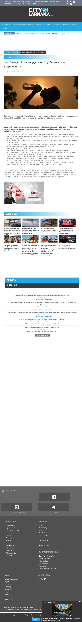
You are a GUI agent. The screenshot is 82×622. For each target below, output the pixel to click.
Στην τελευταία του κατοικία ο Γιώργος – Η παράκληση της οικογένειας (67, 246)
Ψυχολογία (9, 584)
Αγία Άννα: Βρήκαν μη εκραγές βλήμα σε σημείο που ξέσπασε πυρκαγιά (48, 230)
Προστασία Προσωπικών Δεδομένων (19, 609)
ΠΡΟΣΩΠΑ (56, 24)
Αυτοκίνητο (9, 599)
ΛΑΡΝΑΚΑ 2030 (64, 24)
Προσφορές (43, 566)
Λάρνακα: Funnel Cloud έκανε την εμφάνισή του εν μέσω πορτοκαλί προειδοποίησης (30, 231)
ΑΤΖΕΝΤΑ (14, 24)
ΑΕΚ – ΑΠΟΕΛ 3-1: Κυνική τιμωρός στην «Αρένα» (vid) (42, 327)
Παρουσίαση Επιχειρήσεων (48, 569)
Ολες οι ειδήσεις (42, 335)
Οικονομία (9, 535)
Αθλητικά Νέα (29, 324)
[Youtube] (74, 2)
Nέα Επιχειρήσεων (45, 558)
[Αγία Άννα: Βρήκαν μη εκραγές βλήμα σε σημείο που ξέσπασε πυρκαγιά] (49, 222)
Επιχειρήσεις (10, 545)
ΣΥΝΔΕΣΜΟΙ (73, 24)
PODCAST (49, 24)
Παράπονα (7, 2)
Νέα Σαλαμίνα (44, 533)
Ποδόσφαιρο (47, 324)
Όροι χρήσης (45, 619)
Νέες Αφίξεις (43, 561)
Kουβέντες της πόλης (41, 2)
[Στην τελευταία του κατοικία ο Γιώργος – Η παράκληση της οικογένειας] (67, 239)
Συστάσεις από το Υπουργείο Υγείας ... (33, 52)
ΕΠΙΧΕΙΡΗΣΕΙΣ (30, 24)
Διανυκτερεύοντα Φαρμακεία (22, 2)
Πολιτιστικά (10, 548)
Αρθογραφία (20, 4)
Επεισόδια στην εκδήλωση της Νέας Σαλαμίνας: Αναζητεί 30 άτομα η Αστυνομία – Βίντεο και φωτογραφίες (42, 312)
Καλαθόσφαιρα (44, 538)
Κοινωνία (9, 540)
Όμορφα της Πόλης (12, 530)
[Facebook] (68, 2)
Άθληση (8, 587)
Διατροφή (8, 589)
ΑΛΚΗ (41, 530)
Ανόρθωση (38, 324)
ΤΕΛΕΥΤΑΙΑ (11, 280)
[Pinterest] (71, 4)
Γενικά (16, 52)
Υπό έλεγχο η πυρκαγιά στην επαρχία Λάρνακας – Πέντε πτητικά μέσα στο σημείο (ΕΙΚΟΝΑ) (66, 231)
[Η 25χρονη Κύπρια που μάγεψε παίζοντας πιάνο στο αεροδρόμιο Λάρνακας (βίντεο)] (12, 239)
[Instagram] (68, 4)
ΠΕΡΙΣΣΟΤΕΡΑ (5, 29)
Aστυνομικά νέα (38, 299)
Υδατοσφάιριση (44, 543)
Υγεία (7, 582)
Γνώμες (28, 4)
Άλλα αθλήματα (44, 545)
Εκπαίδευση (10, 543)
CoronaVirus (10, 525)
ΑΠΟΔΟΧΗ (36, 619)
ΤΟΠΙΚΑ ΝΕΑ (7, 24)
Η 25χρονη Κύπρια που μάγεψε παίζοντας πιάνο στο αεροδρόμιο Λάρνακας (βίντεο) (12, 247)
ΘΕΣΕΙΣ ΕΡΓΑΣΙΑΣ (41, 24)
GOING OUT (21, 24)
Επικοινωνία (36, 4)
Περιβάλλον (10, 550)
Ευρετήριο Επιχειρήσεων (47, 556)
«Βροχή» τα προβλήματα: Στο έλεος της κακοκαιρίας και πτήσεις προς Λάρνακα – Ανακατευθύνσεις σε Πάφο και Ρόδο (12, 232)
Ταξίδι (7, 592)
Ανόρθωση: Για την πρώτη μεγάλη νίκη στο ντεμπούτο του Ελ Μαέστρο (42, 320)
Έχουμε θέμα (10, 528)
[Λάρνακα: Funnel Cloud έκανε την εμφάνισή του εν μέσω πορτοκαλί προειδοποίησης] (30, 222)
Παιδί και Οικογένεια (12, 579)
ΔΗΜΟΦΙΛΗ (12, 285)
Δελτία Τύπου (43, 564)
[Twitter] (71, 2)
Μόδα (7, 594)
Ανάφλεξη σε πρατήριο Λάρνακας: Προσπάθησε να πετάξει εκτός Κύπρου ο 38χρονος (42, 295)
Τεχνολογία (9, 597)
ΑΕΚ (28, 331)
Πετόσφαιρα (43, 540)
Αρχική (7, 52)
